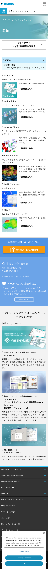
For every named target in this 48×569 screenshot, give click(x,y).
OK (24, 564)
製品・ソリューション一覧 (10, 524)
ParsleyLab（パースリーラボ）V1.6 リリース (24, 66)
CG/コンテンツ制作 (8, 512)
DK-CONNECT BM (7, 487)
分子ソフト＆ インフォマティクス (13, 499)
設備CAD (4, 493)
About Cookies (24, 552)
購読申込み (24, 299)
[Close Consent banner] (44, 533)
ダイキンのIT (5, 518)
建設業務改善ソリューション (11, 482)
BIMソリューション (8, 506)
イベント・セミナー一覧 (9, 530)
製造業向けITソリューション (11, 469)
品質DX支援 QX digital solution (12, 475)
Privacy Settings (24, 558)
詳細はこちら (27, 89)
